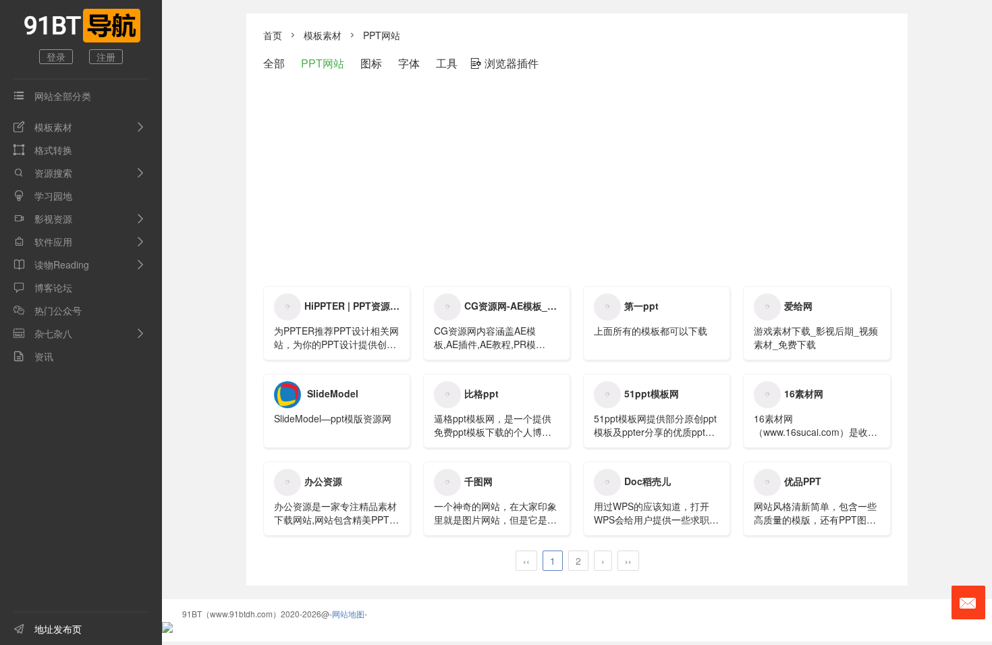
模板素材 (42, 127)
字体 (409, 63)
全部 (274, 63)
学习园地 (42, 195)
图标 (371, 63)
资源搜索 (42, 172)
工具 (447, 63)
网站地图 (348, 613)
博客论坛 (42, 287)
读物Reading (51, 264)
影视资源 (42, 218)
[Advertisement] (577, 178)
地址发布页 (47, 629)
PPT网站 (381, 35)
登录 (56, 56)
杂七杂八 (42, 333)
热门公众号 (47, 310)
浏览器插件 (504, 63)
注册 (106, 56)
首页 (272, 35)
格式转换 (42, 150)
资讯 (33, 356)
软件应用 (42, 241)
